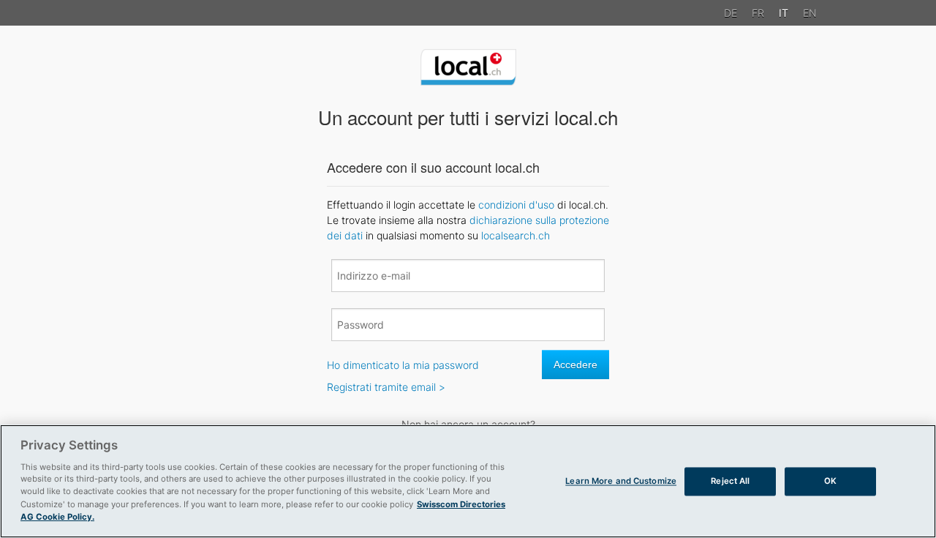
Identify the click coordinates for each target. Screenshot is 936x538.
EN (810, 13)
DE (730, 13)
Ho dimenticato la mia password (403, 365)
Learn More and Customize (620, 481)
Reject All (730, 481)
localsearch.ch (515, 235)
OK (830, 481)
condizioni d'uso (516, 204)
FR (758, 13)
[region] (468, 481)
